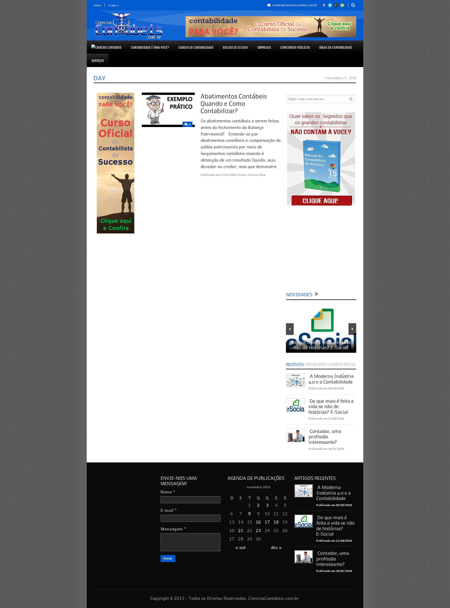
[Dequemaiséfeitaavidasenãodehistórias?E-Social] (331, 406)
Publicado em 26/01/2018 (326, 448)
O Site (113, 5)
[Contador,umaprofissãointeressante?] (325, 436)
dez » (276, 547)
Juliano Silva (257, 174)
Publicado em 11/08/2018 (326, 418)
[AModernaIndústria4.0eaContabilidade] (334, 492)
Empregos (264, 47)
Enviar (168, 558)
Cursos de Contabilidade (196, 47)
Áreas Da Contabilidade (335, 47)
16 (258, 521)
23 (258, 530)
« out (241, 547)
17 (267, 521)
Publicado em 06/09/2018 (326, 388)
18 (276, 521)
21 (240, 530)
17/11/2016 (228, 174)
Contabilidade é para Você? (150, 47)
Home (97, 5)
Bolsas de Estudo (235, 47)
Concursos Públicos (295, 47)
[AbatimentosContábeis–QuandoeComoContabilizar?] (235, 103)
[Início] (106, 47)
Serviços (97, 60)
